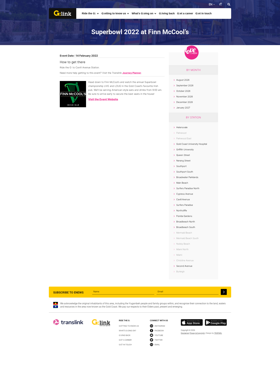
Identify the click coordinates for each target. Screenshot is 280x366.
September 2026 (184, 85)
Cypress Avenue (184, 193)
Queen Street (183, 155)
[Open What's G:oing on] (155, 13)
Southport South (184, 171)
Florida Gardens (184, 216)
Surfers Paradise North (187, 188)
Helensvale (182, 127)
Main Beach (182, 182)
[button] (228, 4)
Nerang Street (183, 160)
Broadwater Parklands (187, 177)
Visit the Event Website (103, 99)
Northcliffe (181, 210)
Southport (181, 166)
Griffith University (185, 149)
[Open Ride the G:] (98, 13)
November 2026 (184, 96)
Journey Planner (131, 72)
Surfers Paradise (184, 205)
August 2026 (182, 80)
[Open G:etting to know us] (128, 13)
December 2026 (184, 102)
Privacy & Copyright (197, 333)
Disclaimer (185, 333)
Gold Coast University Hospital (191, 144)
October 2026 (183, 91)
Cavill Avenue (183, 199)
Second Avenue (184, 266)
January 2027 (183, 107)
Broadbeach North (185, 221)
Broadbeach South (185, 227)
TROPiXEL (218, 333)
